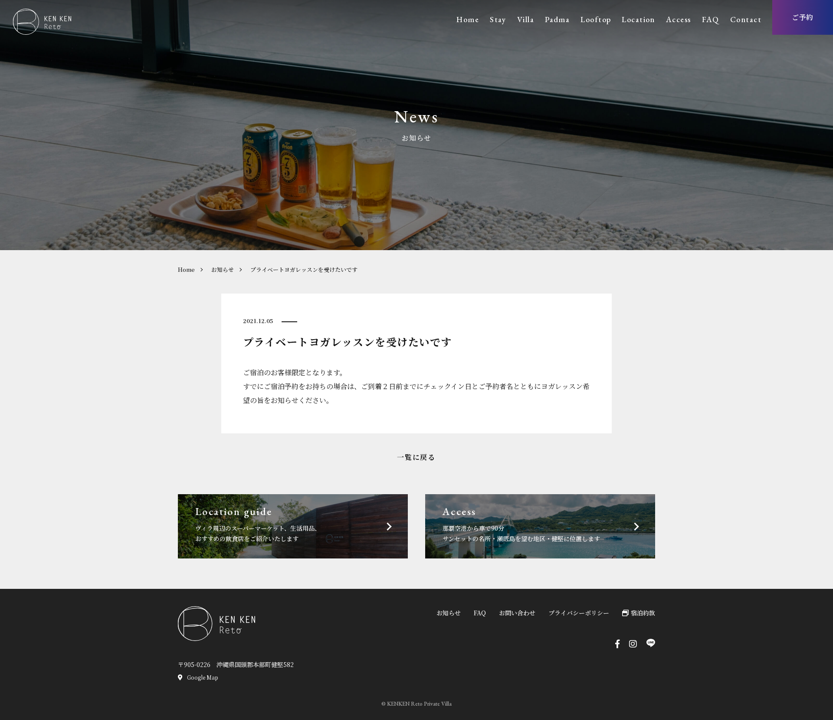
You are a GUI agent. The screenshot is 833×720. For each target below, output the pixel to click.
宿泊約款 (643, 612)
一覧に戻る (416, 457)
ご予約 (803, 17)
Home (467, 19)
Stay (498, 19)
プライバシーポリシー (578, 612)
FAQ (710, 19)
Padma (557, 19)
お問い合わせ (517, 612)
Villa (525, 19)
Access (678, 19)
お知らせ (222, 269)
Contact (745, 19)
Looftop (595, 19)
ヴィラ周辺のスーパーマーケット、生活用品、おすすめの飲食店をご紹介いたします (258, 524)
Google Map (202, 677)
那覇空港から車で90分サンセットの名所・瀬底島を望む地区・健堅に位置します (521, 524)
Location (638, 19)
